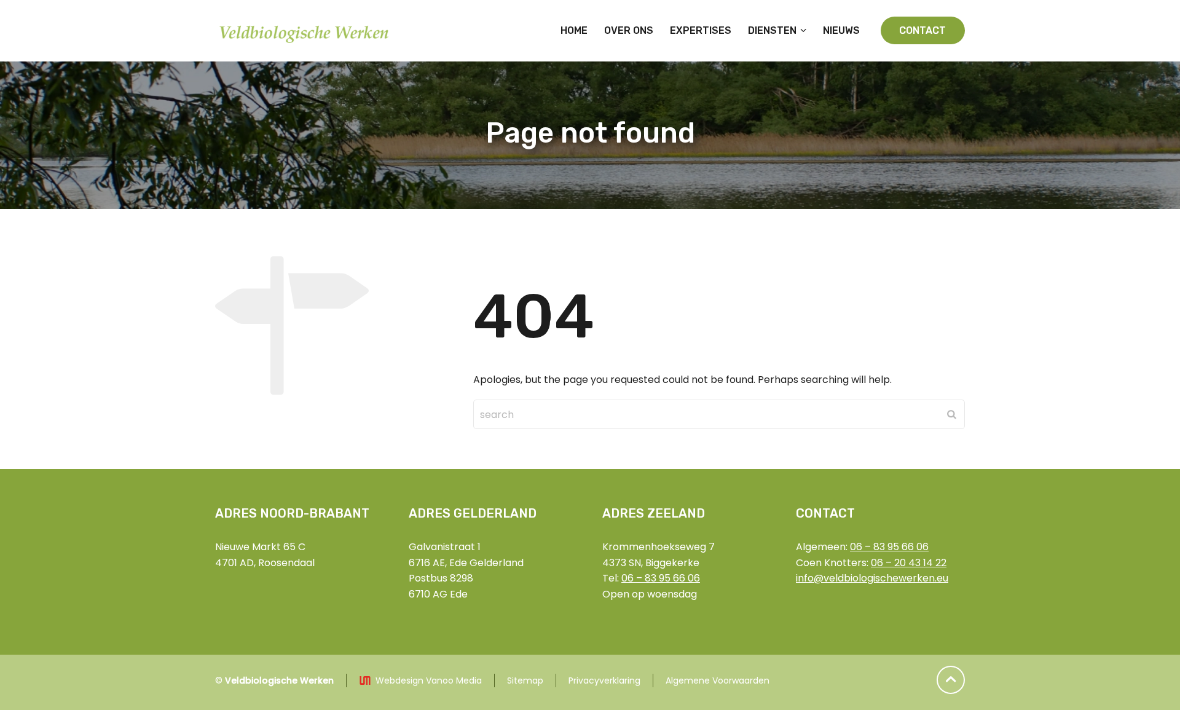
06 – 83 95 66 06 (660, 578)
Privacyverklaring (604, 680)
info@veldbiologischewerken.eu (872, 578)
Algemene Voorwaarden (717, 680)
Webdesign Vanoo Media (429, 680)
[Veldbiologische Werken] (305, 30)
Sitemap (525, 680)
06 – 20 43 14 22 (908, 563)
